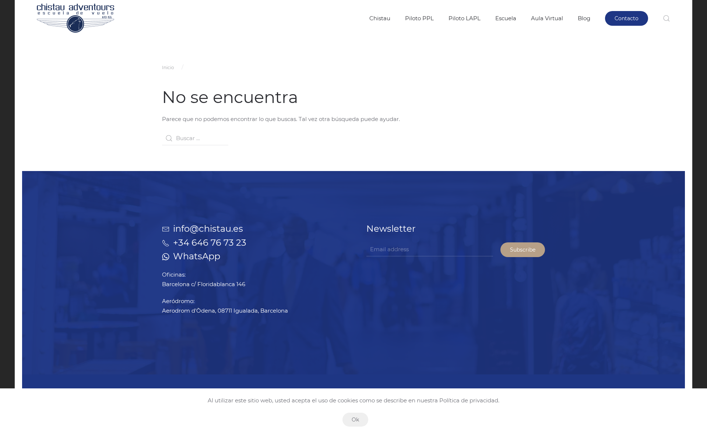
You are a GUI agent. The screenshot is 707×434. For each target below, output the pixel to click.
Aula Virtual (547, 18)
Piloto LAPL (465, 18)
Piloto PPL (419, 18)
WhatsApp (196, 256)
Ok (355, 419)
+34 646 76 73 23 (209, 242)
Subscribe (522, 249)
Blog (584, 18)
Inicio (168, 67)
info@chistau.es (208, 228)
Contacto (627, 18)
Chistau (379, 18)
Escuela (505, 18)
